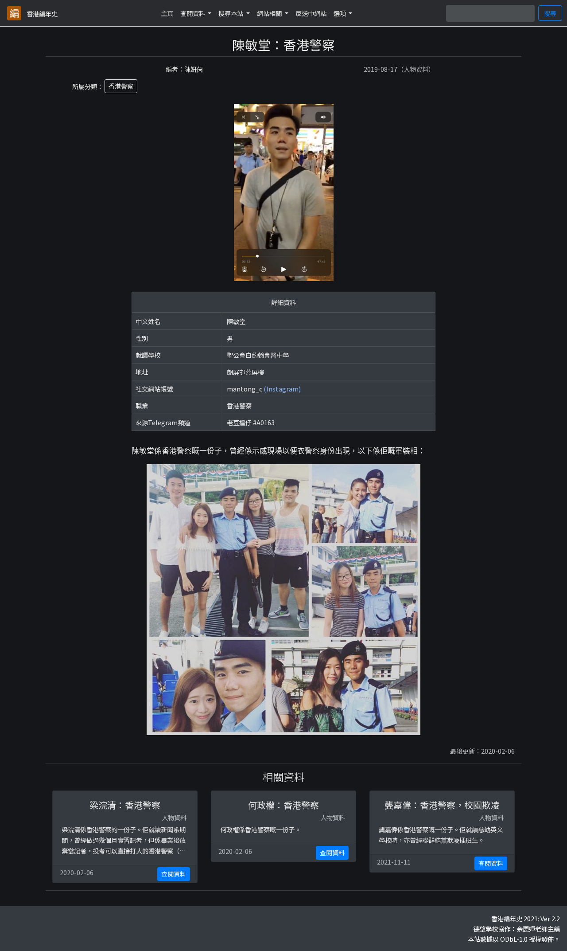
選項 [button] (340, 13)
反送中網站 (310, 13)
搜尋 (550, 13)
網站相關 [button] (270, 13)
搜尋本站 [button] (231, 13)
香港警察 (121, 86)
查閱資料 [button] (193, 13)
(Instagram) (282, 388)
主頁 (167, 13)
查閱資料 (173, 873)
